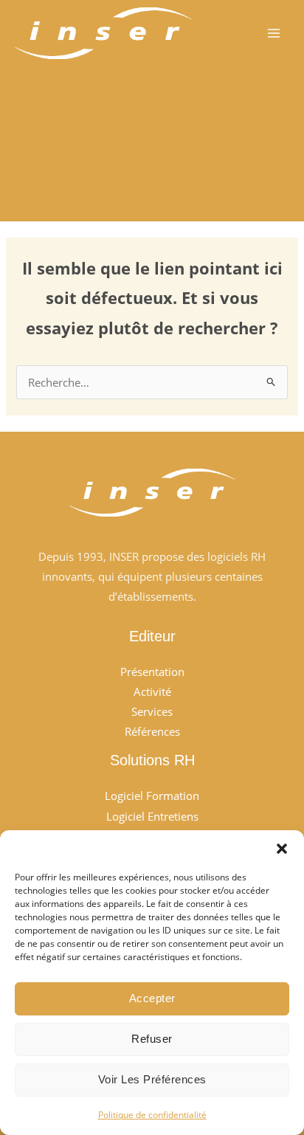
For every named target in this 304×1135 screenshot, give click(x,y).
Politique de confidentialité (152, 1114)
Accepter (152, 998)
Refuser (152, 1038)
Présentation (152, 671)
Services (152, 711)
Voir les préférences (152, 1079)
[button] (281, 848)
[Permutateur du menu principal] (273, 33)
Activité (152, 691)
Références (152, 731)
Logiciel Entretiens (152, 816)
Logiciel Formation (152, 795)
